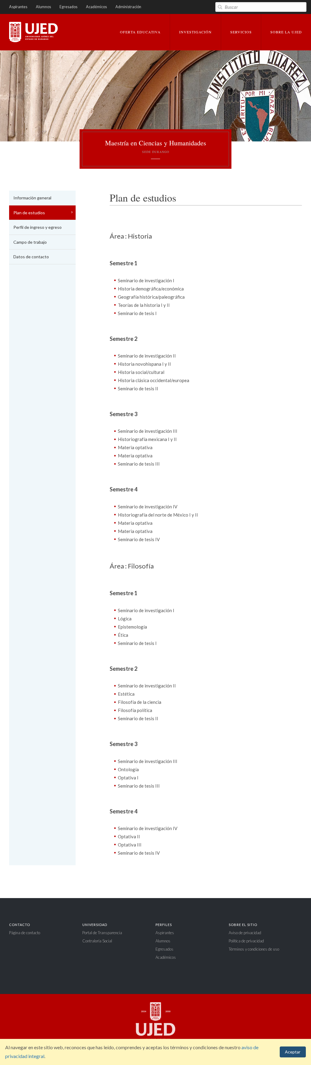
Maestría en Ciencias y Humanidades (155, 146)
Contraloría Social (97, 940)
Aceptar (292, 1051)
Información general (32, 197)
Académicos (96, 7)
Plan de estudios (29, 212)
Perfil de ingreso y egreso (37, 227)
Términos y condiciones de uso (254, 949)
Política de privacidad (246, 940)
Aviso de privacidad (245, 932)
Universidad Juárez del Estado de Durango (33, 32)
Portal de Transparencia (102, 932)
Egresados (68, 7)
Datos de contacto (31, 256)
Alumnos (43, 7)
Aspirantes (18, 7)
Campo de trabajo (30, 242)
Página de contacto (24, 932)
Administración (128, 7)
